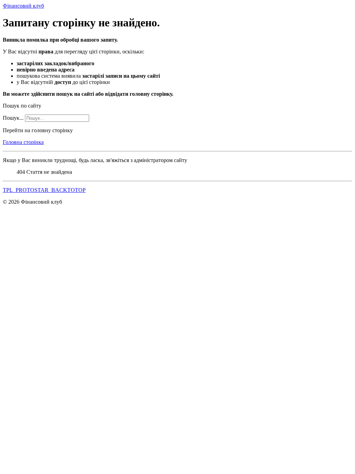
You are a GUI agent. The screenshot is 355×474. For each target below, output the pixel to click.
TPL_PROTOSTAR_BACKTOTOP (44, 190)
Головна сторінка (23, 142)
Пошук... (13, 118)
